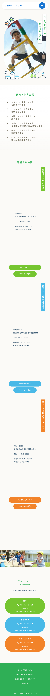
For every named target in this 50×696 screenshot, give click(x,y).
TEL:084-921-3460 (22, 221)
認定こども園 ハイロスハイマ (25, 679)
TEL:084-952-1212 (20, 338)
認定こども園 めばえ (25, 670)
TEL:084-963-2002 (21, 454)
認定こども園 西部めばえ (25, 674)
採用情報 (25, 683)
